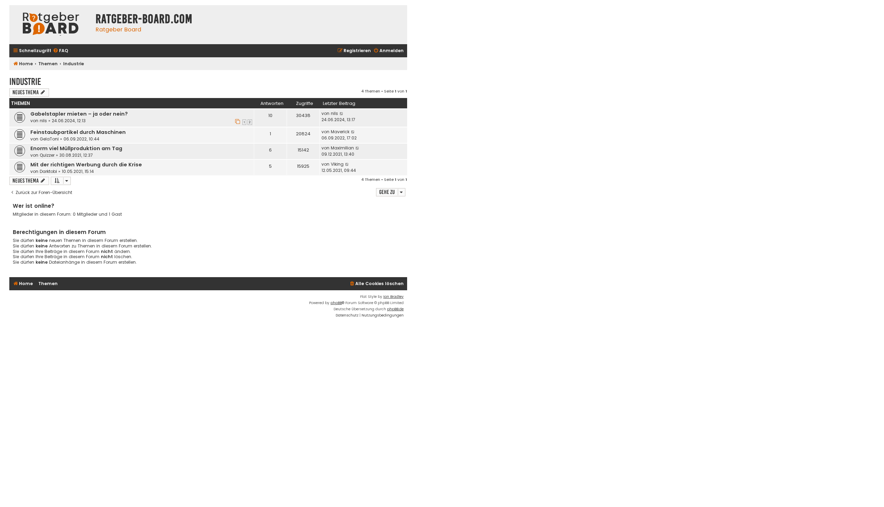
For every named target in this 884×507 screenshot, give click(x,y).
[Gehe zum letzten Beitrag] (341, 113)
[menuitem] (60, 51)
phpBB (336, 302)
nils (43, 121)
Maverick (340, 132)
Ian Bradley (393, 296)
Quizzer (47, 155)
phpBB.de (395, 309)
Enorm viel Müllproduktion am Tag (76, 148)
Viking (337, 164)
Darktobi (48, 171)
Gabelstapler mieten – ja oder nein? (79, 113)
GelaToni (49, 139)
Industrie (25, 81)
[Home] (50, 24)
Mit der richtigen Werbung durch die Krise (86, 164)
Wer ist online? (34, 205)
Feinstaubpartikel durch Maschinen (78, 132)
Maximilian (342, 148)
